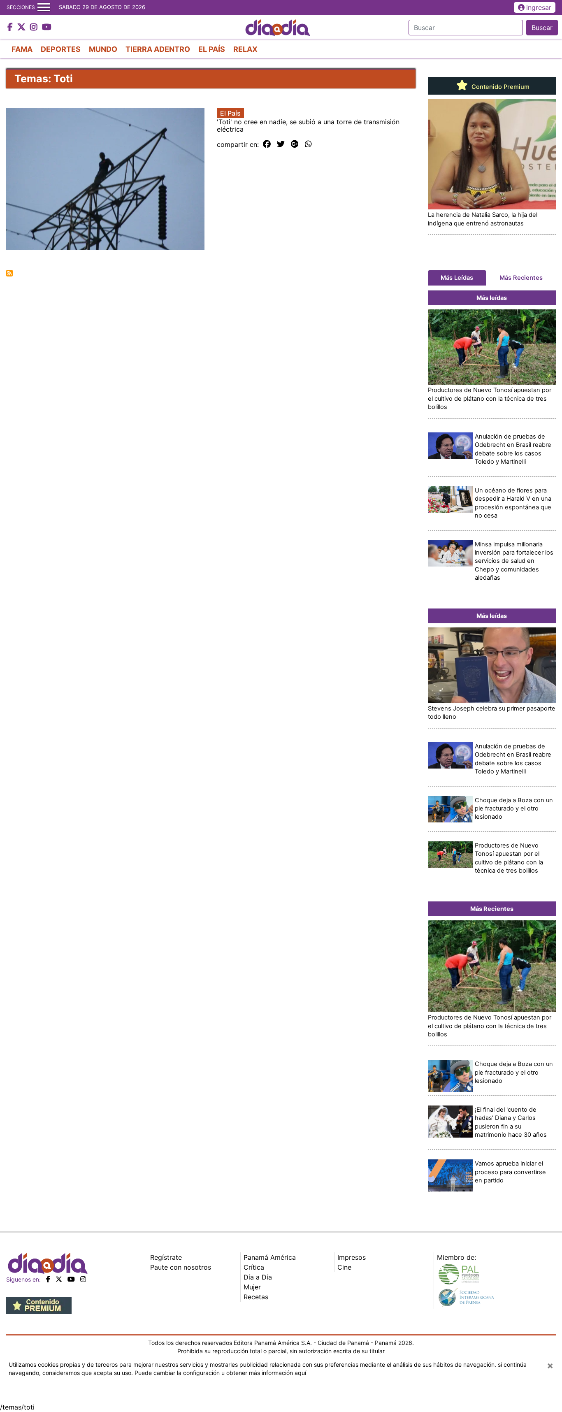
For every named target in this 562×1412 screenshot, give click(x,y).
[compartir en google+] (295, 144)
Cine (344, 1267)
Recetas (256, 1297)
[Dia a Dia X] (22, 27)
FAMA (22, 49)
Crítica (254, 1267)
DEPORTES (61, 49)
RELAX (245, 49)
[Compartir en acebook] (267, 144)
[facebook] (48, 1279)
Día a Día (258, 1277)
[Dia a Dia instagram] (34, 27)
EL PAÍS (211, 49)
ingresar (538, 7)
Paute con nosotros (180, 1267)
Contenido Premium (499, 87)
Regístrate (166, 1257)
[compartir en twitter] (281, 144)
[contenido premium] (39, 1305)
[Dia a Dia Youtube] (46, 27)
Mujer (252, 1287)
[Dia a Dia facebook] (11, 27)
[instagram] (83, 1279)
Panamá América (270, 1257)
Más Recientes (521, 277)
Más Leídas (457, 277)
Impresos (351, 1257)
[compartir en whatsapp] (308, 144)
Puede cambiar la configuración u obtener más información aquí (220, 1372)
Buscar (542, 27)
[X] (59, 1279)
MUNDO (103, 49)
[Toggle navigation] (43, 7)
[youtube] (71, 1279)
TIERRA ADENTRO (157, 49)
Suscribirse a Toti (9, 273)
